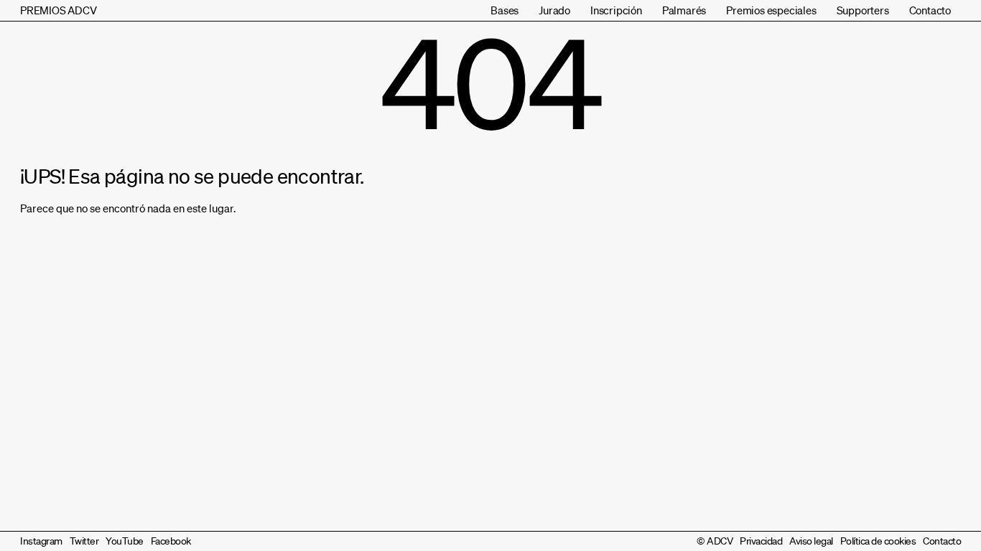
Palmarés (684, 10)
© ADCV (715, 540)
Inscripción (616, 10)
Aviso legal (811, 540)
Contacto (930, 10)
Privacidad (761, 540)
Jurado (554, 10)
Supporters (863, 10)
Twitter (84, 540)
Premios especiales (771, 10)
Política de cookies (878, 540)
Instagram (41, 540)
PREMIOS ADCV (58, 10)
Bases (504, 10)
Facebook (171, 540)
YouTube (125, 540)
